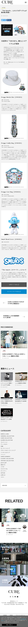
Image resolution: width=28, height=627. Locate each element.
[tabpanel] (14, 345)
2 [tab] (12, 347)
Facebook (15, 596)
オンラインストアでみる (13, 291)
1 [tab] (10, 347)
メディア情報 (7, 570)
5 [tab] (17, 347)
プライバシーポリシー (20, 615)
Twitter (12, 596)
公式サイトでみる (13, 284)
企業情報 (7, 559)
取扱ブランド (7, 548)
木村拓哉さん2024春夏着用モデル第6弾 (11, 316)
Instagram (10, 596)
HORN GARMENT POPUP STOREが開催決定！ (16, 302)
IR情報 (7, 581)
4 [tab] (15, 347)
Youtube (17, 596)
